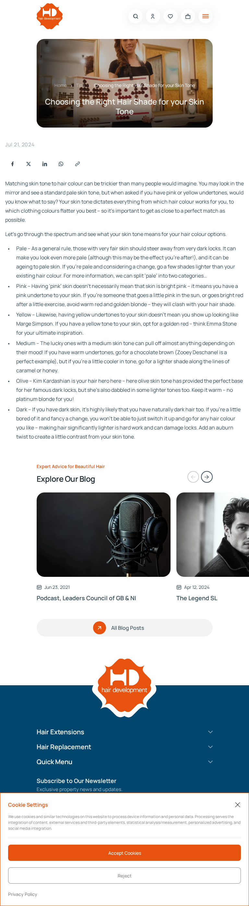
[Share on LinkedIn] (45, 164)
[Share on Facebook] (12, 164)
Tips (80, 85)
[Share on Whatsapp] (61, 164)
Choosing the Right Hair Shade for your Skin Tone (144, 85)
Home (60, 85)
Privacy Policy (22, 894)
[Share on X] (28, 164)
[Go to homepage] (50, 16)
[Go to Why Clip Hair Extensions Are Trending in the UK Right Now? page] (104, 534)
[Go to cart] (188, 16)
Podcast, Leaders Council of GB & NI (86, 598)
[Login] (153, 16)
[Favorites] (170, 16)
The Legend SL (196, 598)
